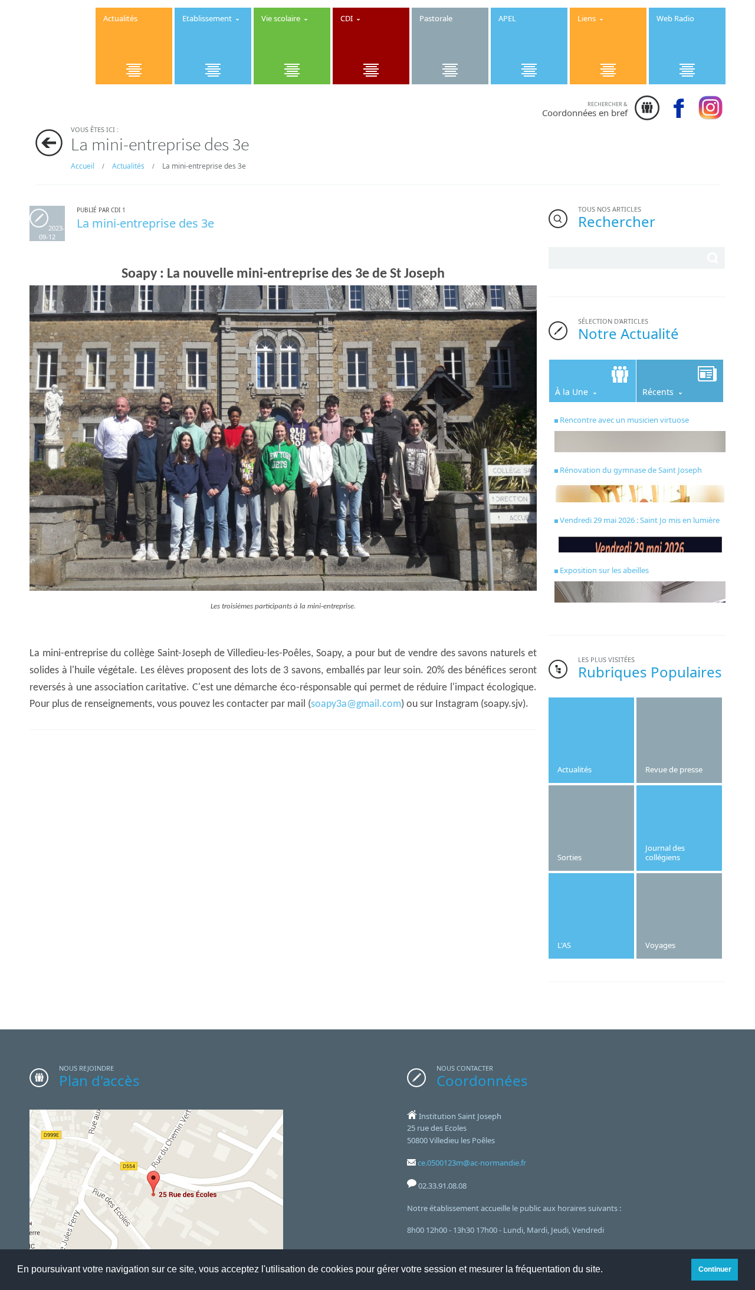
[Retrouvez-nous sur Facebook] (707, 108)
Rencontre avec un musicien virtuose (624, 419)
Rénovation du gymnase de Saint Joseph (631, 470)
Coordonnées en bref (585, 109)
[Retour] (49, 142)
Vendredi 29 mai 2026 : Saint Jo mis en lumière (640, 520)
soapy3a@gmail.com (356, 704)
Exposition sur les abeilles (604, 570)
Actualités (128, 166)
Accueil (82, 166)
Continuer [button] (714, 1269)
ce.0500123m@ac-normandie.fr (472, 1162)
